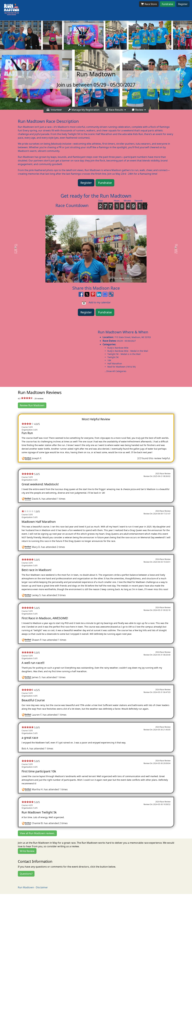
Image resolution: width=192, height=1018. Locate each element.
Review (139, 109)
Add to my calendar (98, 302)
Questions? (26, 873)
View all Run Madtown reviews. (37, 833)
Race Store (150, 4)
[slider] (27, 398)
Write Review (27, 851)
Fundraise (167, 4)
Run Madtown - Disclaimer (33, 887)
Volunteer (56, 109)
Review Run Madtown (32, 405)
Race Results (115, 109)
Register (183, 4)
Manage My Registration (85, 109)
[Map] (48, 351)
